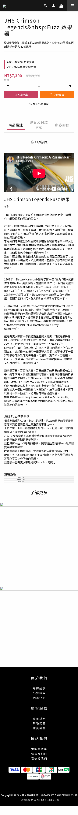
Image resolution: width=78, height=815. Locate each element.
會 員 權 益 (39, 728)
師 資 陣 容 (39, 693)
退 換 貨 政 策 (39, 749)
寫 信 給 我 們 (39, 758)
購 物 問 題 (39, 723)
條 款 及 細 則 (39, 754)
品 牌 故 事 (39, 688)
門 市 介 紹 (39, 698)
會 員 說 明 (39, 719)
